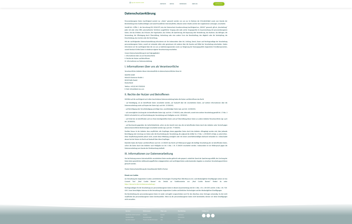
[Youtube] (213, 215)
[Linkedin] (204, 215)
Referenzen (183, 4)
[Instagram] (208, 215)
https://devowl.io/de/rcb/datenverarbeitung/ (140, 184)
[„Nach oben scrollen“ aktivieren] (348, 220)
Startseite (163, 4)
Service (172, 4)
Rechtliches (182, 211)
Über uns (194, 4)
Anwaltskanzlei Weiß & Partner (157, 169)
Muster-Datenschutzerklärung (134, 169)
